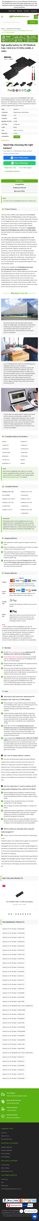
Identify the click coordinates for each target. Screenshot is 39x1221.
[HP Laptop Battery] (19, 17)
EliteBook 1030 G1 (26, 499)
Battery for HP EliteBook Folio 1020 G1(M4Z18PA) (18, 1052)
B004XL (4, 441)
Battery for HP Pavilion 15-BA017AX (13, 937)
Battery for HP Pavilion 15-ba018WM (14, 1027)
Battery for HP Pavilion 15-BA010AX (13, 950)
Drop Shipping (5, 1156)
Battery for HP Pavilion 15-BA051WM (14, 1010)
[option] (19, 68)
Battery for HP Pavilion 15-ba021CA (13, 980)
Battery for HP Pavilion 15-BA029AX (13, 1014)
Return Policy (5, 1168)
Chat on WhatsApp (21, 163)
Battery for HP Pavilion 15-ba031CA (13, 1057)
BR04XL (23, 463)
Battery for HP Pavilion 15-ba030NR (13, 1065)
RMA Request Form (7, 1171)
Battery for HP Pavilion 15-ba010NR (13, 1001)
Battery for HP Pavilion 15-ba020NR (13, 993)
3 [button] (13, 914)
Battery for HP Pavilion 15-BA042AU (13, 946)
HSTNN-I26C (5, 459)
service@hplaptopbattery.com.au (11, 1189)
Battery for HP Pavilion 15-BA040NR (14, 1035)
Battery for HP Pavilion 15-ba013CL (13, 976)
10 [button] (30, 914)
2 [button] (11, 914)
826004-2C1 (24, 441)
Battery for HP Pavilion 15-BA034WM (14, 1031)
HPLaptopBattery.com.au (18, 1210)
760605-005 (24, 452)
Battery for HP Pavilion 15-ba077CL (13, 1074)
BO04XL (23, 459)
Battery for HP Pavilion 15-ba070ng (13, 967)
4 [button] (16, 914)
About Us (4, 1132)
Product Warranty (6, 1139)
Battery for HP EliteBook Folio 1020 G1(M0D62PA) (18, 1005)
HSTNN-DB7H (24, 449)
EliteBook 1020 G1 (7, 509)
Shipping (19, 11)
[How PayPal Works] (27, 1205)
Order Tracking (5, 1153)
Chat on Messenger (21, 158)
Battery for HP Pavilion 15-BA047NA (14, 933)
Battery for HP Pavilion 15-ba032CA (13, 1070)
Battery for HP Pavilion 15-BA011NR (14, 1044)
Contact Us (33, 11)
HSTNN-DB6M (6, 452)
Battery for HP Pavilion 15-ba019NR (13, 997)
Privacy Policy (5, 1165)
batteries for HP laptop (14, 28)
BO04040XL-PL (6, 463)
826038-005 (5, 449)
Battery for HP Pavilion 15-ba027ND (13, 929)
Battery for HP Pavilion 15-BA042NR (14, 1078)
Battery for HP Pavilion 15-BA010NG (14, 1048)
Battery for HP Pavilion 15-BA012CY (13, 984)
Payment (26, 11)
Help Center (12, 11)
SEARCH (32, 22)
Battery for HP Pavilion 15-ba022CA (13, 1061)
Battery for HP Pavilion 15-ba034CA (13, 963)
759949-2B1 (24, 445)
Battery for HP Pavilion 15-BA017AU (13, 954)
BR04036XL (5, 456)
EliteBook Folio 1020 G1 (8, 499)
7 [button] (23, 914)
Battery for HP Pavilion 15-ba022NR (13, 971)
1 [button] (8, 914)
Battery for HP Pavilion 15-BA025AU (13, 941)
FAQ (2, 1182)
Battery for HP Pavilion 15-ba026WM (14, 1040)
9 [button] (27, 914)
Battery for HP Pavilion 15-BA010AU (13, 958)
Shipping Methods (6, 1147)
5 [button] (18, 914)
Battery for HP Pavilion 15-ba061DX (13, 988)
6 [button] (20, 914)
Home (3, 28)
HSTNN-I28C (24, 456)
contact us (24, 682)
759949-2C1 (5, 445)
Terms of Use (5, 1136)
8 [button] (25, 914)
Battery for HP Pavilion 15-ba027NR (13, 1023)
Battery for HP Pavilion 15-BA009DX (13, 1018)
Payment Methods (6, 1150)
